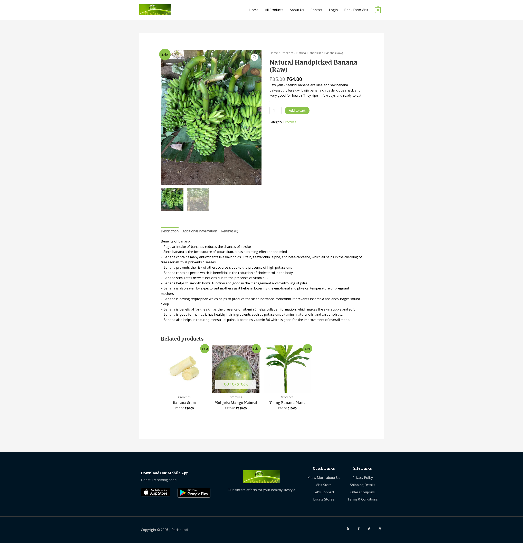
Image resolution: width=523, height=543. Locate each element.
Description (170, 231)
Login (333, 10)
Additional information (200, 231)
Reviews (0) (229, 231)
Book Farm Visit (356, 10)
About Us (297, 10)
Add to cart (297, 110)
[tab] (170, 231)
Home (253, 10)
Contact (316, 10)
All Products (274, 10)
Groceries (287, 53)
